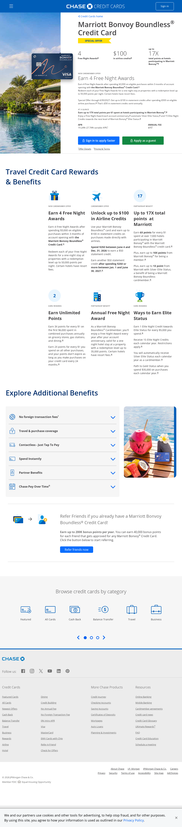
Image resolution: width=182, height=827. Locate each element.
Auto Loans (97, 726)
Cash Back (75, 619)
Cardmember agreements (149, 708)
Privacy (101, 773)
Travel (133, 619)
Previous (78, 637)
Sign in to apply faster (102, 142)
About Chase (117, 768)
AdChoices (172, 773)
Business (156, 619)
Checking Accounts (101, 702)
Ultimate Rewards (145, 726)
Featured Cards (10, 696)
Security (113, 773)
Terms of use (128, 773)
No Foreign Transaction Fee (55, 714)
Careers (174, 768)
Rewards (6, 738)
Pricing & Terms (102, 148)
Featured (26, 619)
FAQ (137, 732)
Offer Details (85, 148)
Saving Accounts (99, 708)
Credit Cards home (92, 16)
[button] (176, 817)
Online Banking (143, 696)
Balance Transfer (103, 619)
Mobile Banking (143, 702)
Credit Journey (98, 696)
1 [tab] (85, 637)
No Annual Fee (48, 708)
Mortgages (96, 720)
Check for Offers (49, 750)
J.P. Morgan (134, 768)
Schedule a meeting (145, 744)
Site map (159, 773)
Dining (44, 696)
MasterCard (47, 732)
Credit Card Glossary (146, 720)
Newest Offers (9, 708)
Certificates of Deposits (103, 714)
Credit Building (48, 702)
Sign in (167, 6)
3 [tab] (97, 637)
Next (104, 637)
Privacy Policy (133, 820)
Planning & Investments (103, 732)
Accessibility (144, 773)
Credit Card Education (147, 738)
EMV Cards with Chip (52, 738)
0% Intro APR (48, 720)
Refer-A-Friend (48, 744)
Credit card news (144, 714)
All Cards (51, 619)
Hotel (5, 750)
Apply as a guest (149, 142)
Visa (43, 726)
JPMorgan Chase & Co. (155, 768)
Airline (5, 744)
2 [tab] (91, 637)
